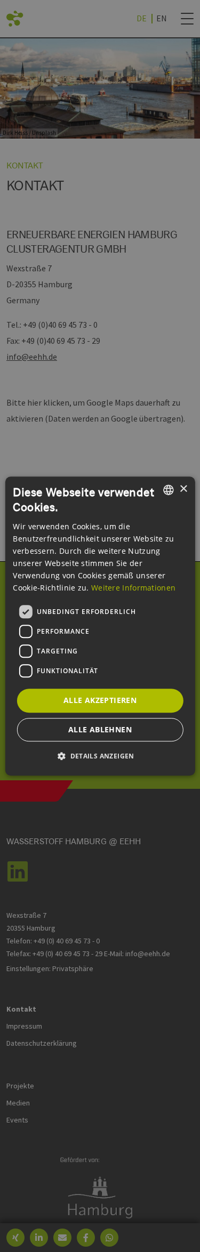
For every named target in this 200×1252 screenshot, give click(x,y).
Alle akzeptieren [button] (100, 700)
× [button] (183, 489)
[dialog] (100, 626)
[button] (100, 755)
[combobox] (168, 489)
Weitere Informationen (133, 588)
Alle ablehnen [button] (100, 729)
